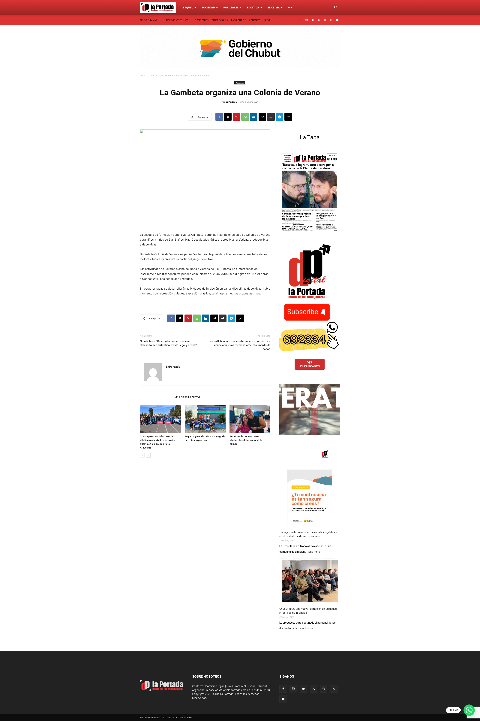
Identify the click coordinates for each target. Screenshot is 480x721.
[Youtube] (337, 20)
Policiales (230, 7)
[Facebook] (300, 20)
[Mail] (312, 20)
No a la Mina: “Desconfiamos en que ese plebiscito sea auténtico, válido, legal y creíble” (168, 343)
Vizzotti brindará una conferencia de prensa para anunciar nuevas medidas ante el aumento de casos (240, 345)
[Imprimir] (271, 117)
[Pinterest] (236, 117)
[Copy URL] (288, 117)
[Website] (325, 20)
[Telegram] (279, 117)
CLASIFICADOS (201, 20)
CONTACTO (254, 20)
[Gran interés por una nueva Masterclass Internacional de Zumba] (250, 419)
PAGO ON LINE (238, 20)
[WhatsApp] (331, 20)
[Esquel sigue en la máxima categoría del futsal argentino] (205, 419)
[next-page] (148, 455)
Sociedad (208, 7)
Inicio (142, 75)
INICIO (267, 20)
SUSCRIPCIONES (220, 20)
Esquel (188, 7)
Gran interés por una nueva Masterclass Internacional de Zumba (246, 440)
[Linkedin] (253, 117)
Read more (313, 552)
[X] (319, 20)
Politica (253, 7)
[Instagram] (306, 20)
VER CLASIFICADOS (310, 364)
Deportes (154, 75)
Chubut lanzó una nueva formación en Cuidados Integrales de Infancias (308, 610)
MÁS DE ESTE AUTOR (187, 397)
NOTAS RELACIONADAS (156, 397)
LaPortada (231, 101)
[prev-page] (142, 455)
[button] (335, 8)
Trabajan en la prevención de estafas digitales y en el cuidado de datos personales (308, 534)
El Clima (274, 7)
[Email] (262, 117)
